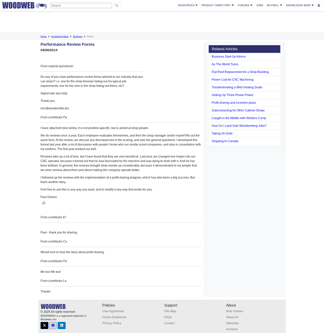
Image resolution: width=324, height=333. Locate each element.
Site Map (170, 311)
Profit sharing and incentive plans (234, 102)
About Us (232, 317)
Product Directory (216, 5)
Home (43, 36)
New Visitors (234, 311)
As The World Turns (225, 64)
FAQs (168, 317)
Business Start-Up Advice (229, 56)
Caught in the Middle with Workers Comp (239, 118)
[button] (44, 325)
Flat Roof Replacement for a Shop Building (240, 72)
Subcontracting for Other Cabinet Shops (238, 110)
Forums (244, 5)
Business (77, 36)
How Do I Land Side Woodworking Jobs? (239, 125)
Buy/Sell (273, 5)
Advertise (232, 323)
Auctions (232, 329)
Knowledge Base (298, 5)
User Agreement (113, 311)
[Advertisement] (162, 22)
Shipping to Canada (225, 141)
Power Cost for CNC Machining (233, 79)
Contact (169, 323)
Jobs (259, 5)
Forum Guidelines (114, 317)
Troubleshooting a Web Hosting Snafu (237, 87)
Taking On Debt (222, 133)
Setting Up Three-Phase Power (232, 95)
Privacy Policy (111, 323)
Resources (186, 5)
